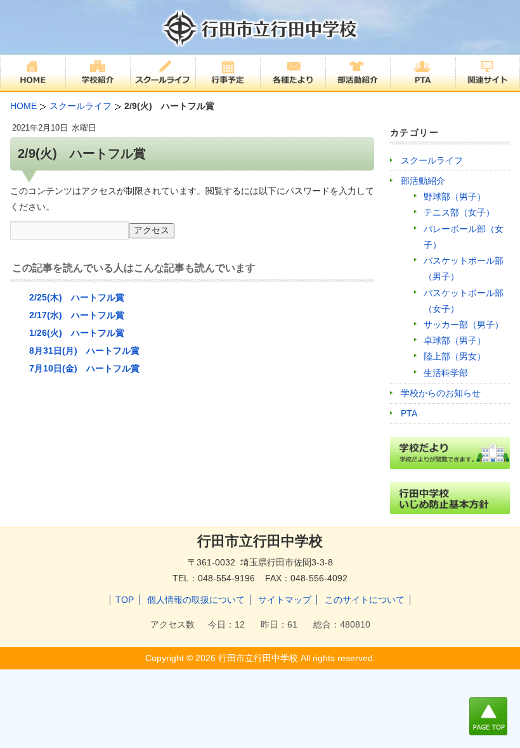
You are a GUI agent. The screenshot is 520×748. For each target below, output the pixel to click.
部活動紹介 (423, 181)
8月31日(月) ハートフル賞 (84, 350)
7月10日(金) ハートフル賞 (84, 368)
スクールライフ (432, 160)
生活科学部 (446, 373)
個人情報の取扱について (196, 600)
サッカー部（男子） (464, 324)
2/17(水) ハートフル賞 (76, 315)
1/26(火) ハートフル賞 (76, 333)
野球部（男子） (455, 196)
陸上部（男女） (455, 356)
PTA (409, 413)
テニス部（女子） (459, 212)
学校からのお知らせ (441, 393)
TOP (124, 600)
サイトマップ (284, 600)
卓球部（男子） (455, 340)
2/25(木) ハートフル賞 (76, 297)
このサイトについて (365, 600)
